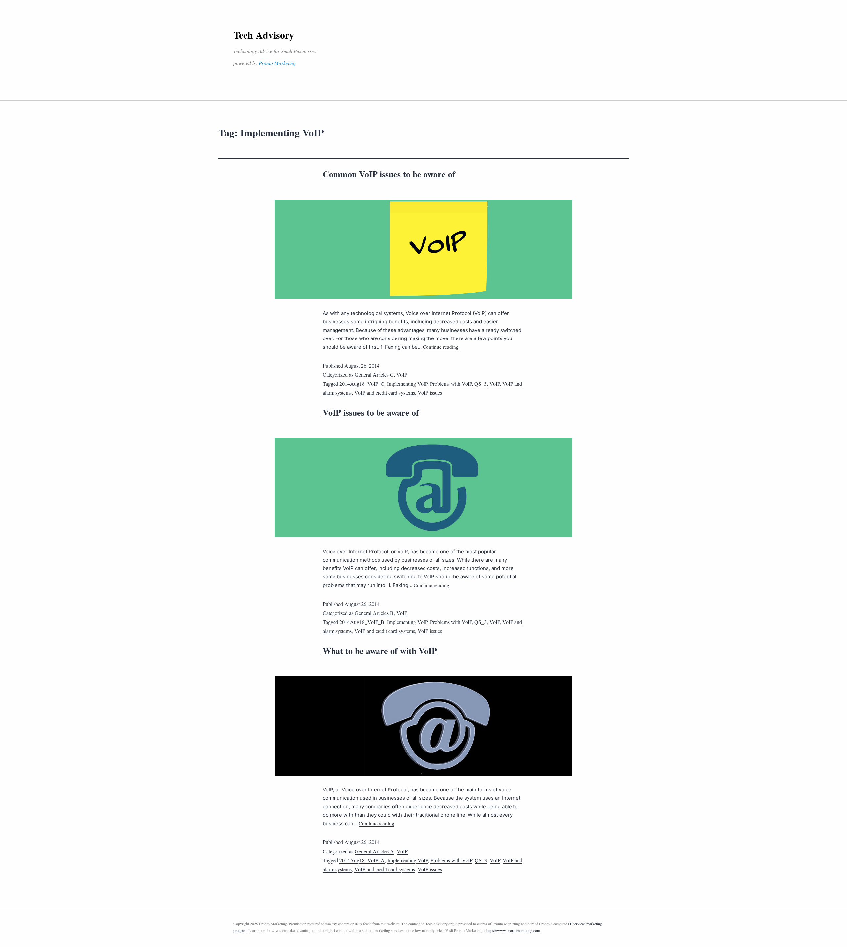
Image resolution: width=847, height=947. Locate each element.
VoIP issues (430, 392)
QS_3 (480, 383)
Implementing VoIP (407, 383)
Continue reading (441, 346)
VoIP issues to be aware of (371, 412)
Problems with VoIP (451, 383)
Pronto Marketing (277, 63)
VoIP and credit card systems (384, 392)
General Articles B (374, 612)
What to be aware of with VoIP (380, 650)
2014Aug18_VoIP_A (362, 860)
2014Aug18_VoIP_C (361, 383)
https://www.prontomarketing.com (513, 930)
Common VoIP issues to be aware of (389, 174)
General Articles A (374, 851)
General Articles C (374, 374)
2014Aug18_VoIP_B (361, 621)
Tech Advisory (263, 34)
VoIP (401, 374)
